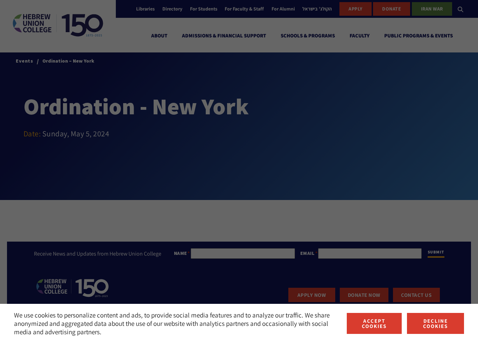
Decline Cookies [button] (435, 323)
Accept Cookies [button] (374, 323)
